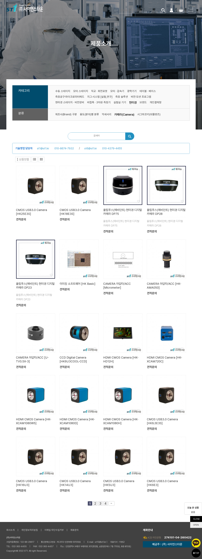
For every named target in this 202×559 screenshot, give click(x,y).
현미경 (133, 102)
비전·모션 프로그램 (141, 96)
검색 (163, 10)
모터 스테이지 (80, 91)
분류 (21, 113)
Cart (181, 10)
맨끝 (111, 503)
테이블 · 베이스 (148, 91)
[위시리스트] (35, 185)
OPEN (196, 525)
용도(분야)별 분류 (89, 114)
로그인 (171, 10)
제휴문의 (74, 530)
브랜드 (143, 102)
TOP (197, 553)
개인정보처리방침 (29, 530)
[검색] (129, 136)
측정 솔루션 (121, 96)
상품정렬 (23, 159)
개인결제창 (155, 102)
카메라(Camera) (124, 114)
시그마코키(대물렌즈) (148, 114)
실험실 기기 (120, 102)
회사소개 (10, 530)
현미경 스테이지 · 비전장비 (69, 102)
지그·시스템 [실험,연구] (99, 96)
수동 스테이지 (62, 91)
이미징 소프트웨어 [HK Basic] (77, 284)
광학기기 (132, 91)
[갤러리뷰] (41, 159)
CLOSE (196, 519)
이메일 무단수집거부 (54, 530)
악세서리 (106, 114)
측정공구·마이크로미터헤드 (69, 96)
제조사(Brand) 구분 (66, 114)
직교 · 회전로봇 (99, 91)
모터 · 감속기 (117, 91)
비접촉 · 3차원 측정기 (99, 102)
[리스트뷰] (34, 159)
